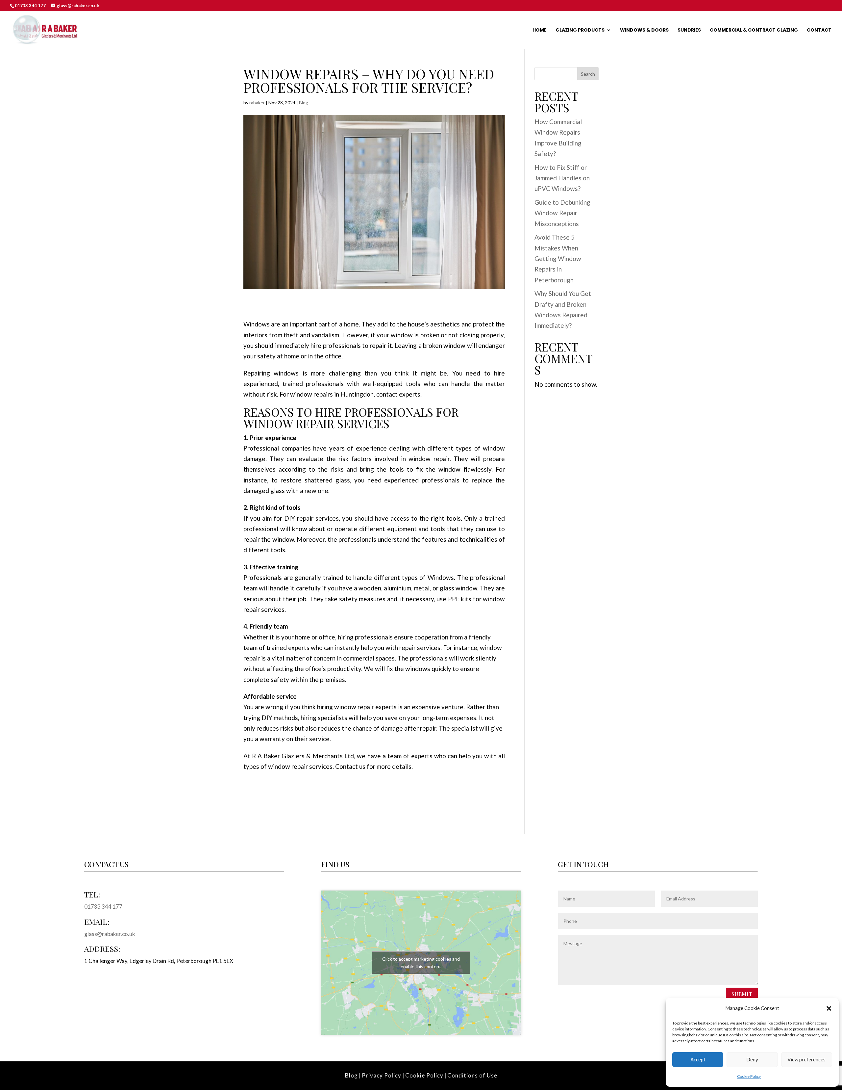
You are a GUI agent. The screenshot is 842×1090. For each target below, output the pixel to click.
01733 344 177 (30, 5)
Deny (752, 1059)
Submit (741, 994)
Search (588, 74)
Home (539, 30)
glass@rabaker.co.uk (109, 933)
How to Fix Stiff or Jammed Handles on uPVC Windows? (562, 178)
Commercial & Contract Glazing (754, 30)
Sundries (689, 30)
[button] (829, 1008)
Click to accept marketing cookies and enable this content (421, 962)
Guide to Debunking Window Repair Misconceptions (562, 212)
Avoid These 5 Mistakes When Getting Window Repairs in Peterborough (557, 258)
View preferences (806, 1059)
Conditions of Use (472, 1075)
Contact (819, 30)
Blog (303, 102)
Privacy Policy (381, 1075)
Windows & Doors (644, 30)
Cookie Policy (749, 1076)
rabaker (257, 102)
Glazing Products (580, 30)
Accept (698, 1059)
